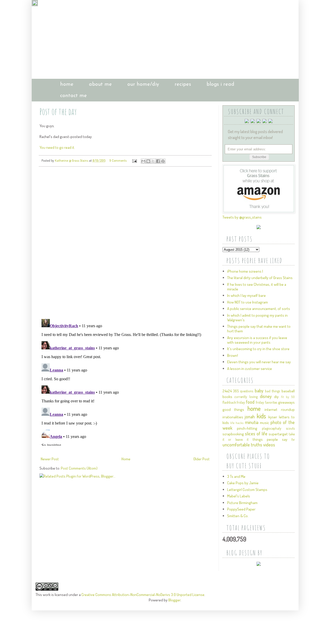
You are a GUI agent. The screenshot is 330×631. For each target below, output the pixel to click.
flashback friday (233, 402)
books (227, 396)
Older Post (201, 458)
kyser (272, 416)
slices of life (256, 433)
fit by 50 (287, 397)
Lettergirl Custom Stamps (247, 489)
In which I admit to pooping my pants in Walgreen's (257, 317)
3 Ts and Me (236, 476)
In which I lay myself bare (246, 295)
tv (293, 439)
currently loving (246, 396)
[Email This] (143, 161)
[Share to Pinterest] (163, 161)
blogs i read (220, 84)
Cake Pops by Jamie (243, 482)
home (66, 84)
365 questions (243, 391)
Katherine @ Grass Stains (72, 160)
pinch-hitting (247, 428)
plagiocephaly (271, 428)
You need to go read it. (57, 147)
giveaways (286, 402)
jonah (250, 416)
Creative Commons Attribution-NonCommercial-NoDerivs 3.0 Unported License (142, 594)
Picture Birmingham (242, 502)
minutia (251, 422)
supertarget (278, 433)
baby (259, 390)
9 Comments (118, 160)
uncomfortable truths (242, 444)
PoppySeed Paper (241, 509)
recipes (183, 84)
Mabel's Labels (238, 496)
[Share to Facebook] (158, 161)
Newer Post (50, 458)
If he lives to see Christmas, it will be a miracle (256, 286)
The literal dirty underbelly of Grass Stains (260, 277)
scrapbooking (233, 433)
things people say (270, 439)
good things (233, 409)
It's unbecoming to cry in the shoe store (258, 348)
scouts (290, 428)
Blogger (174, 600)
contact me (73, 95)
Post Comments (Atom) (79, 468)
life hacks (237, 423)
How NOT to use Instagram (247, 302)
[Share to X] (153, 161)
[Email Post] (134, 160)
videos (269, 444)
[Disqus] (125, 242)
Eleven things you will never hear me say (259, 361)
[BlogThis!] (148, 161)
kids (261, 416)
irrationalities (232, 416)
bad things (272, 391)
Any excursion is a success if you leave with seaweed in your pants (257, 340)
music (264, 422)
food (250, 402)
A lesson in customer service (249, 368)
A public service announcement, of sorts (258, 308)
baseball (288, 390)
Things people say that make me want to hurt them (259, 328)
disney (266, 396)
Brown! (232, 355)
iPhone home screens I (245, 271)
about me (100, 84)
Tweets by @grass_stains (242, 217)
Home (125, 458)
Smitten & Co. (238, 515)
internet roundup (279, 409)
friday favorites (266, 402)
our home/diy (143, 84)
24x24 (227, 390)
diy (276, 396)
